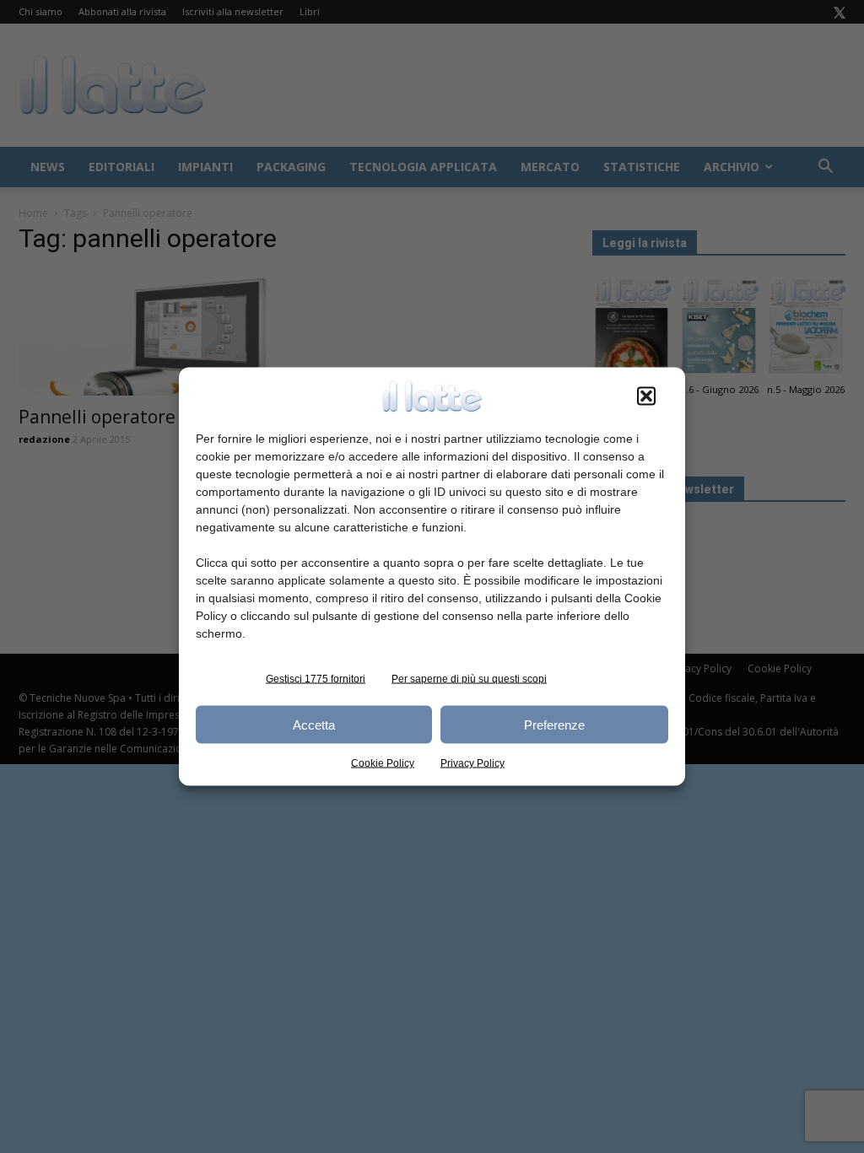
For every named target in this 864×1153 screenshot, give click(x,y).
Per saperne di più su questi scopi (469, 679)
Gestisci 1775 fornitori (315, 679)
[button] (646, 396)
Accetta (314, 724)
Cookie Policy (382, 763)
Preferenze (554, 724)
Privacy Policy (472, 763)
